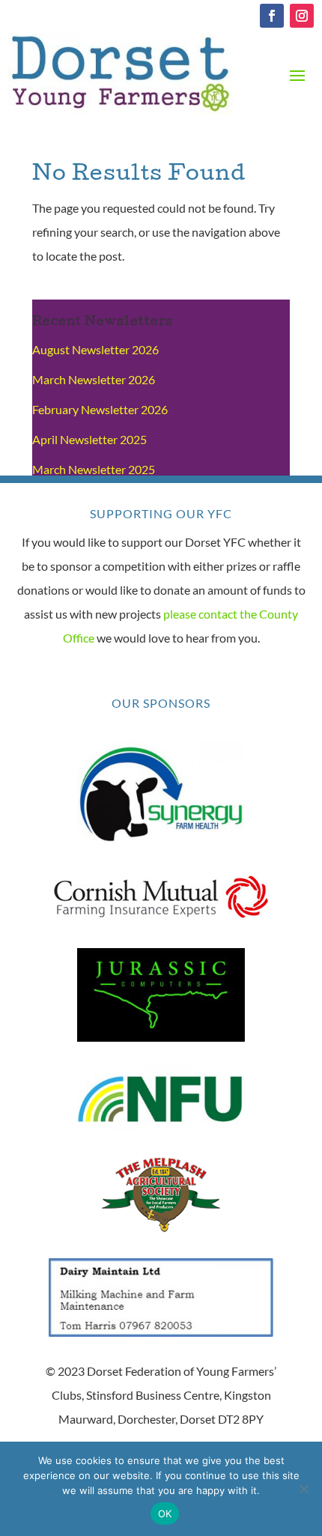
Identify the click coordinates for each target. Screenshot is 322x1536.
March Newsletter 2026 (93, 379)
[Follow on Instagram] (302, 16)
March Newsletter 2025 (93, 469)
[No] (303, 1488)
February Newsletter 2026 (100, 409)
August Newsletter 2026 (95, 349)
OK (165, 1514)
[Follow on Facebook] (272, 16)
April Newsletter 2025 (89, 439)
